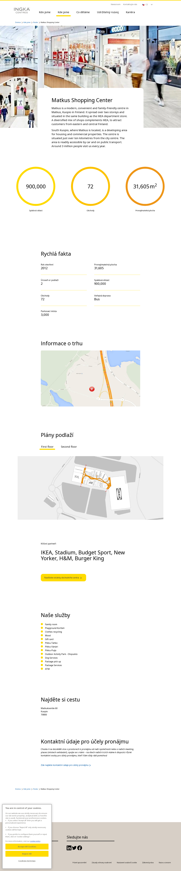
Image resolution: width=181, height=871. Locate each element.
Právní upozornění (79, 862)
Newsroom (115, 4)
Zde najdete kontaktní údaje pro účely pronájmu (65, 765)
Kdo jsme (44, 12)
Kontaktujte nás (130, 4)
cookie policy (35, 841)
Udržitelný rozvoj (108, 12)
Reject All (27, 854)
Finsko (35, 22)
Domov (18, 22)
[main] (27, 836)
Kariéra (130, 12)
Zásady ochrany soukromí (102, 862)
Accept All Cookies (27, 846)
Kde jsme (63, 12)
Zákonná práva (148, 862)
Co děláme (83, 12)
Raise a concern (165, 862)
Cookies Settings (27, 861)
